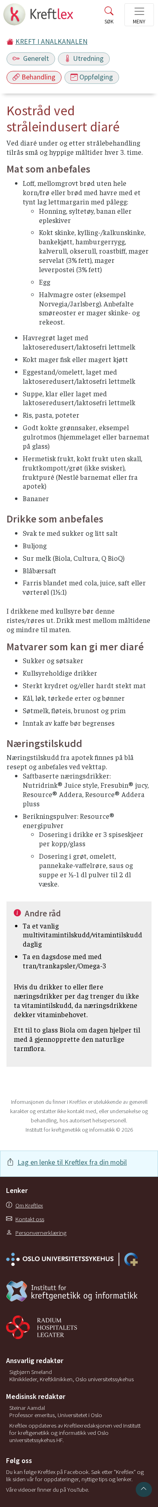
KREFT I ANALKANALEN (51, 41)
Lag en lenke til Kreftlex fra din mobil (72, 1162)
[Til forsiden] (39, 16)
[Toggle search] (109, 17)
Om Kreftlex (29, 1205)
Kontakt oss (29, 1219)
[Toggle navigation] (139, 14)
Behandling (38, 77)
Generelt (35, 58)
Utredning (88, 58)
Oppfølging (96, 77)
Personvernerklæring (40, 1232)
